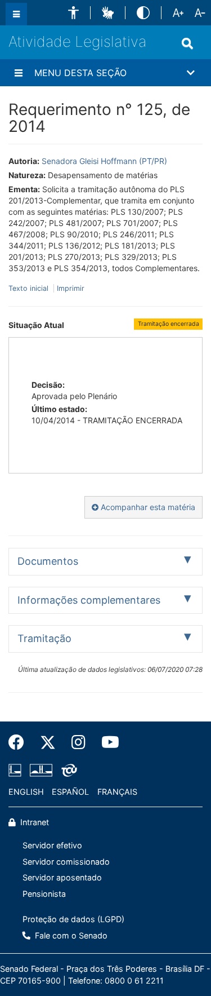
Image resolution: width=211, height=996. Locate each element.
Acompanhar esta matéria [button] (146, 507)
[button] (73, 12)
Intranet (33, 822)
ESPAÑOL (70, 791)
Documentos (47, 561)
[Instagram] (78, 742)
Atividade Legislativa (77, 41)
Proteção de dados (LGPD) (73, 919)
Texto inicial (29, 288)
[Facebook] (20, 742)
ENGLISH (26, 791)
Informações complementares (88, 600)
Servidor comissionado (66, 861)
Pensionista (44, 893)
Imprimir (70, 288)
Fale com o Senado (70, 935)
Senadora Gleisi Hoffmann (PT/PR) (104, 161)
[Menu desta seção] (18, 72)
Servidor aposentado (62, 877)
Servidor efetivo (52, 845)
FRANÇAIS (117, 791)
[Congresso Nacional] (41, 770)
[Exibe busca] (187, 43)
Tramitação (44, 638)
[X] (48, 742)
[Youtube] (106, 742)
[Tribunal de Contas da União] (67, 770)
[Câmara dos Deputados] (16, 770)
